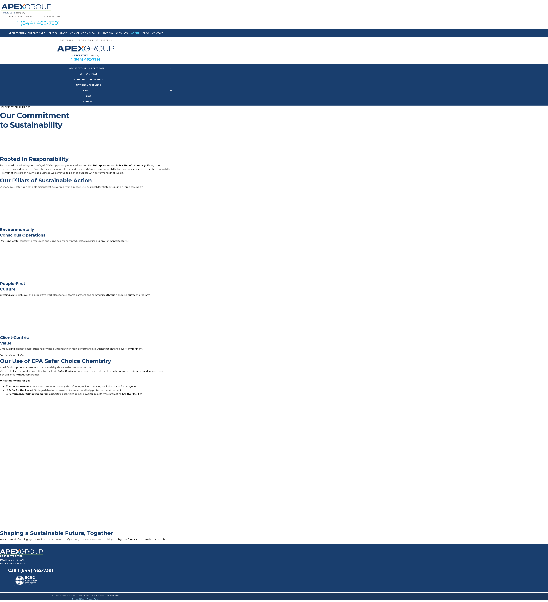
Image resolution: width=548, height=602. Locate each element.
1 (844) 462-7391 (38, 23)
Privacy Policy (93, 599)
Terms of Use (78, 599)
